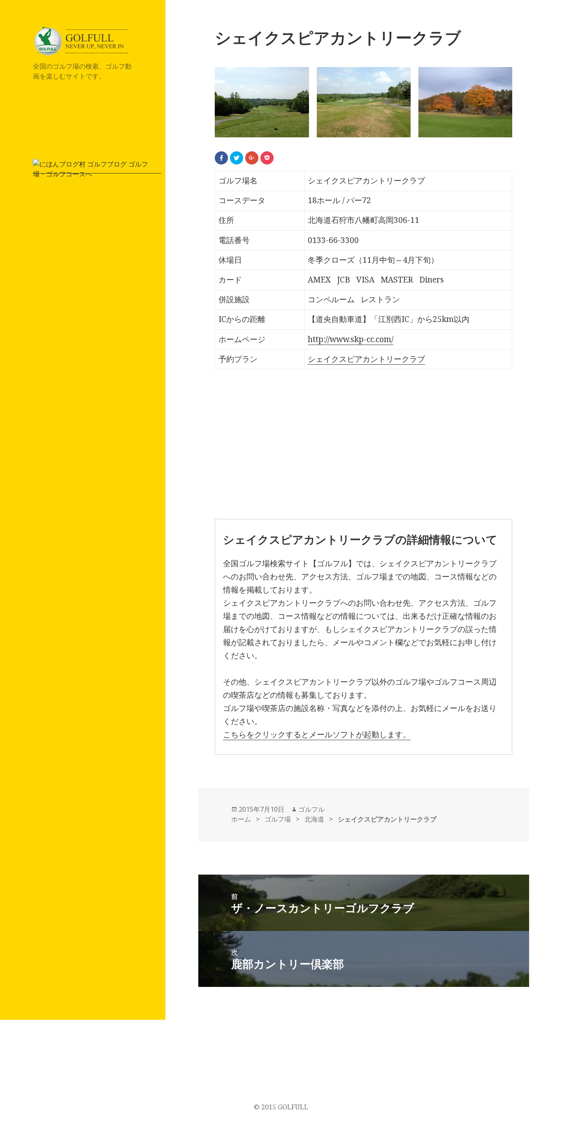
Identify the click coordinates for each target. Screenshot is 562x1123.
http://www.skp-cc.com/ (350, 339)
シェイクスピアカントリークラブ (366, 359)
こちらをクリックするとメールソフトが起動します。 (317, 734)
